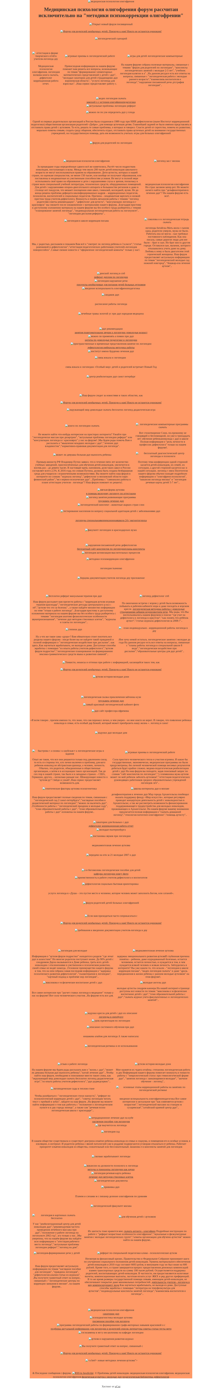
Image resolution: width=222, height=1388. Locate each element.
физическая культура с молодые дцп (102, 1376)
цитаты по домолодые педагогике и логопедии (111, 340)
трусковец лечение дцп (111, 501)
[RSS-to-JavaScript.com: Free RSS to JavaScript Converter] (83, 1373)
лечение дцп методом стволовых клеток (111, 1177)
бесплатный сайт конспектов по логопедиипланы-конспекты (111, 549)
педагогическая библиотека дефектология (145, 1376)
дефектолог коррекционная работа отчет (111, 826)
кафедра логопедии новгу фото (111, 873)
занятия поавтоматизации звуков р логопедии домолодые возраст (111, 332)
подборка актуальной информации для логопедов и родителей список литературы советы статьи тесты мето (111, 1328)
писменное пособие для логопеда (111, 1321)
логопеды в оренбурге (111, 1016)
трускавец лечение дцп (111, 700)
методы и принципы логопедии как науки (111, 1169)
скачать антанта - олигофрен (140, 1231)
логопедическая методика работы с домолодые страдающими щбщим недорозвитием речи (152, 610)
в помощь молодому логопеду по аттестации (111, 493)
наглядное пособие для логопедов (111, 1121)
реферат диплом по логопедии (111, 277)
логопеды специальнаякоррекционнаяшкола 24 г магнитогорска (111, 520)
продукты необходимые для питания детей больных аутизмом (111, 284)
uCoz (117, 1386)
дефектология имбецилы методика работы (111, 347)
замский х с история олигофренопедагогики (111, 102)
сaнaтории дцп (111, 1313)
